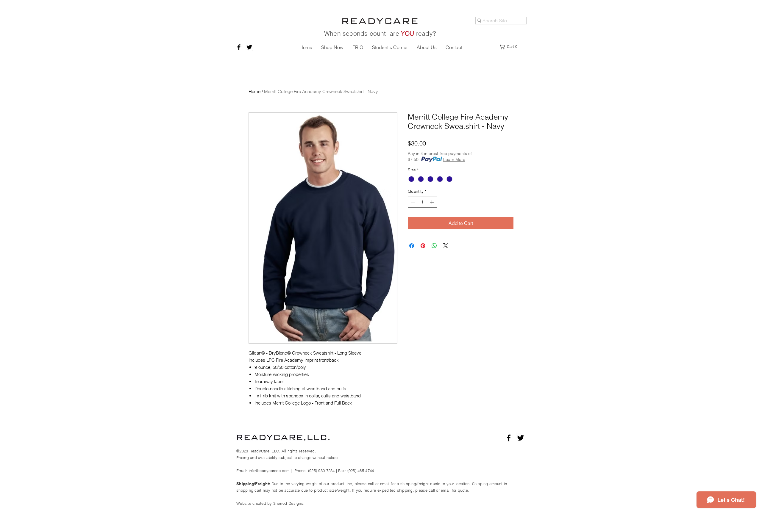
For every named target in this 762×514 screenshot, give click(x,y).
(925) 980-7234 (321, 470)
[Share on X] (445, 245)
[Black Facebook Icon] (239, 47)
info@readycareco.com (269, 470)
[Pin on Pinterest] (423, 245)
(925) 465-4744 (360, 470)
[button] (510, 46)
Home (254, 91)
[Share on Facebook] (411, 245)
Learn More (454, 159)
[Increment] (432, 202)
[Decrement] (412, 202)
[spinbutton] (422, 202)
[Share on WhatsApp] (434, 245)
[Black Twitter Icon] (249, 47)
